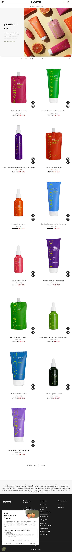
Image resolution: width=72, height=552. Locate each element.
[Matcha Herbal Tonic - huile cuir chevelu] (53, 312)
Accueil (31, 6)
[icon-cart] (68, 2)
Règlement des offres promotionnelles (45, 529)
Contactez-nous (45, 505)
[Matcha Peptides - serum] (53, 368)
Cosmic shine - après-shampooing (18, 450)
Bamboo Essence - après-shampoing (53, 224)
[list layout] (30, 59)
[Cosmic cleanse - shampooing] (53, 255)
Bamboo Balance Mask (18, 394)
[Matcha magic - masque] (18, 312)
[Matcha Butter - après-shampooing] (53, 86)
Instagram (61, 507)
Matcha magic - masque (18, 337)
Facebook (61, 505)
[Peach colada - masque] (53, 142)
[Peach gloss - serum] (18, 199)
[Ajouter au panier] (33, 106)
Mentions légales (45, 512)
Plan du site (44, 534)
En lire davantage (9, 41)
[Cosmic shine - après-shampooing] (18, 425)
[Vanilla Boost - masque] (18, 86)
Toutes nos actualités (43, 508)
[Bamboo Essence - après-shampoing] (53, 199)
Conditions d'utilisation (44, 520)
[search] (64, 2)
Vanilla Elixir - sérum (18, 280)
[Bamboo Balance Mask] (18, 368)
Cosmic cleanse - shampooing (53, 280)
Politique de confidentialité (44, 515)
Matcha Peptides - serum (53, 394)
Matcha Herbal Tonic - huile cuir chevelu (53, 337)
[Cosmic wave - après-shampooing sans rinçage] (18, 142)
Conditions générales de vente (46, 524)
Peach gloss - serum (18, 224)
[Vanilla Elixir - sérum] (18, 255)
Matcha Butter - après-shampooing (53, 111)
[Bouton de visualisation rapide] (33, 102)
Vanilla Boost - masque (19, 111)
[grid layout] (32, 59)
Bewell (38, 550)
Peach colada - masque (53, 167)
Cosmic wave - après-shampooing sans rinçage (19, 167)
